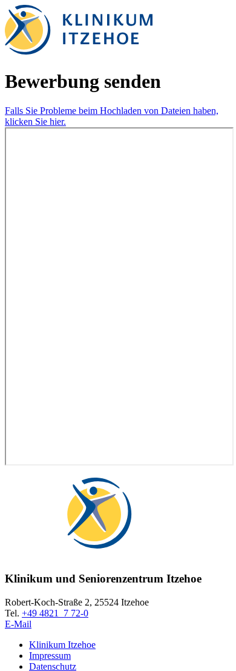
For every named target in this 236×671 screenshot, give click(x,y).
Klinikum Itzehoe (62, 644)
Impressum (50, 655)
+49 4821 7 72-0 (55, 613)
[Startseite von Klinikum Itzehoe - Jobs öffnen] (78, 51)
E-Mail (18, 624)
